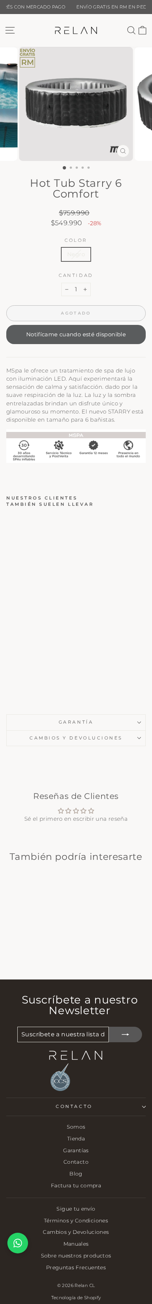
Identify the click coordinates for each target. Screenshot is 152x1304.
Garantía (76, 722)
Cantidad (76, 275)
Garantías (76, 1150)
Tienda (76, 1139)
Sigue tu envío (75, 1209)
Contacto (76, 1162)
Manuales (76, 1244)
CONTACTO (74, 1106)
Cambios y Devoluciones (76, 1232)
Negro (76, 254)
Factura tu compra (76, 1185)
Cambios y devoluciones (76, 738)
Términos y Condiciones (76, 1221)
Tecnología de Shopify (76, 1297)
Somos (76, 1127)
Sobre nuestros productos (76, 1256)
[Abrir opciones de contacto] (17, 1243)
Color (76, 240)
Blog (75, 1174)
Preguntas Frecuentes (76, 1267)
